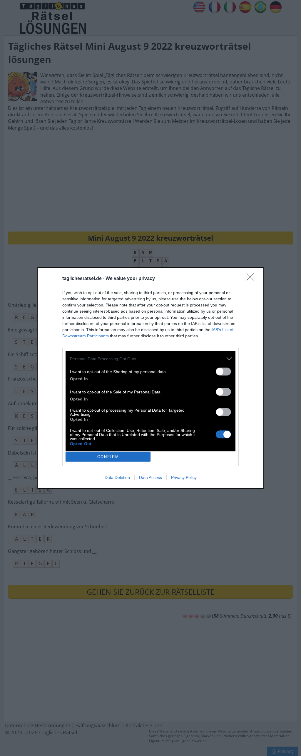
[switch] (223, 372)
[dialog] (150, 378)
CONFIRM (108, 457)
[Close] (252, 278)
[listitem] (150, 359)
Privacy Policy (184, 477)
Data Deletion (117, 477)
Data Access (150, 477)
